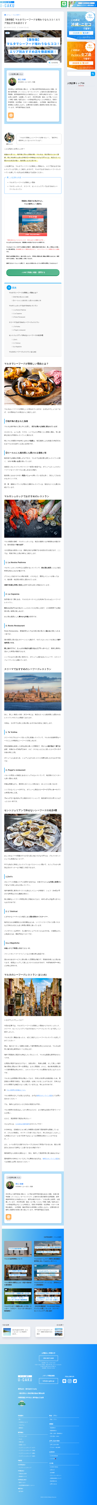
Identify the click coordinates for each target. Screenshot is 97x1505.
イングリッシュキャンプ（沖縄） (27, 1450)
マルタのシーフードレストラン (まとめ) (22, 352)
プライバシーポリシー (55, 1475)
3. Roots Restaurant (19, 317)
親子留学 (21, 1491)
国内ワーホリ (22, 1482)
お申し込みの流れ (54, 1444)
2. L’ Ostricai (16, 343)
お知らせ (52, 1469)
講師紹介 (21, 1428)
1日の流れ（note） (55, 1436)
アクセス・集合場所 (55, 1447)
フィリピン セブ (23, 1436)
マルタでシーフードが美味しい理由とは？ (23, 292)
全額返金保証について (55, 1478)
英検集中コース (23, 1476)
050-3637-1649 (48, 1358)
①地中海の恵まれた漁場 (20, 297)
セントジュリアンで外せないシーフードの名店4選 (26, 335)
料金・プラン (53, 1419)
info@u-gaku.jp (48, 1381)
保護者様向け (53, 1430)
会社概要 (52, 1472)
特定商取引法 (53, 1481)
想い (20, 1419)
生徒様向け (53, 1427)
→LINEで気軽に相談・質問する (33, 272)
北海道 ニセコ (22, 1444)
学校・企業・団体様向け (56, 1433)
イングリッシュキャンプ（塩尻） (27, 1456)
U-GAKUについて (23, 1422)
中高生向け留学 (23, 1473)
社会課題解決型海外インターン (27, 1485)
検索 (93, 74)
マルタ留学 (57, 1237)
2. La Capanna (17, 313)
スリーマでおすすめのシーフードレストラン (24, 322)
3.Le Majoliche (17, 346)
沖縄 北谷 (21, 1442)
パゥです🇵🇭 (53, 1458)
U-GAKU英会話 (54, 1455)
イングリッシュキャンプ (25, 1467)
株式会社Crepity (31, 1389)
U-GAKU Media (54, 1467)
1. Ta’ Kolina (16, 326)
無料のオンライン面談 (44, 1095)
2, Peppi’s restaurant (19, 330)
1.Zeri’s (15, 339)
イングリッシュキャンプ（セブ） (27, 1447)
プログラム (21, 1425)
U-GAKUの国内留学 (23, 1124)
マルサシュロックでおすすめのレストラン (23, 305)
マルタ (20, 1439)
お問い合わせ (53, 1484)
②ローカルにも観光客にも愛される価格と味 (27, 300)
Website (11, 119)
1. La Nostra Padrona (19, 310)
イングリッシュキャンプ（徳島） (27, 1453)
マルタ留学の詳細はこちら (16, 1090)
